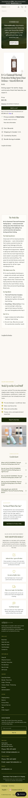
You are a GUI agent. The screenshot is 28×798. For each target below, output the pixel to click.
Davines (4, 687)
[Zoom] (22, 71)
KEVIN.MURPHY (6, 689)
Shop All (4, 657)
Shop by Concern (6, 659)
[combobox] (14, 10)
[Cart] (22, 7)
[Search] (25, 10)
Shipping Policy (5, 697)
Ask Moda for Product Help (14, 523)
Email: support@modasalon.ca (11, 762)
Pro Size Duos (5, 664)
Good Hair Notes (6, 677)
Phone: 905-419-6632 (9, 749)
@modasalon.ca (7, 769)
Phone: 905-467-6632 (9, 759)
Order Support (5, 710)
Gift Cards (4, 669)
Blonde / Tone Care (7, 680)
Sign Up (14, 732)
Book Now (4, 639)
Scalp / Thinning (6, 682)
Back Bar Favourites (7, 662)
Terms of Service (6, 705)
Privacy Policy (5, 702)
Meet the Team (5, 644)
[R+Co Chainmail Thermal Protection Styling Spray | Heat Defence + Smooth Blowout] (14, 158)
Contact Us (4, 649)
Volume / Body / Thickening (9, 685)
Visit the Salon (5, 647)
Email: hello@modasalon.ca (10, 752)
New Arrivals (5, 667)
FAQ (3, 707)
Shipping (3, 104)
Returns (4, 700)
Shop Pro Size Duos (14, 419)
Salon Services (5, 642)
